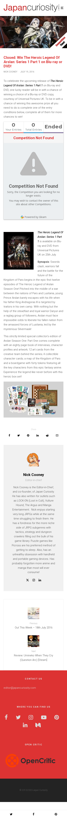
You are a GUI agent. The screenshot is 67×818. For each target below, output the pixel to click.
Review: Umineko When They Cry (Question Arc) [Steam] (33, 656)
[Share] (9, 435)
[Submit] (47, 435)
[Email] (57, 435)
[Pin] (28, 435)
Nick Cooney (10, 71)
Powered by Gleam (35, 217)
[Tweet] (18, 435)
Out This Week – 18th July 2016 (33, 625)
